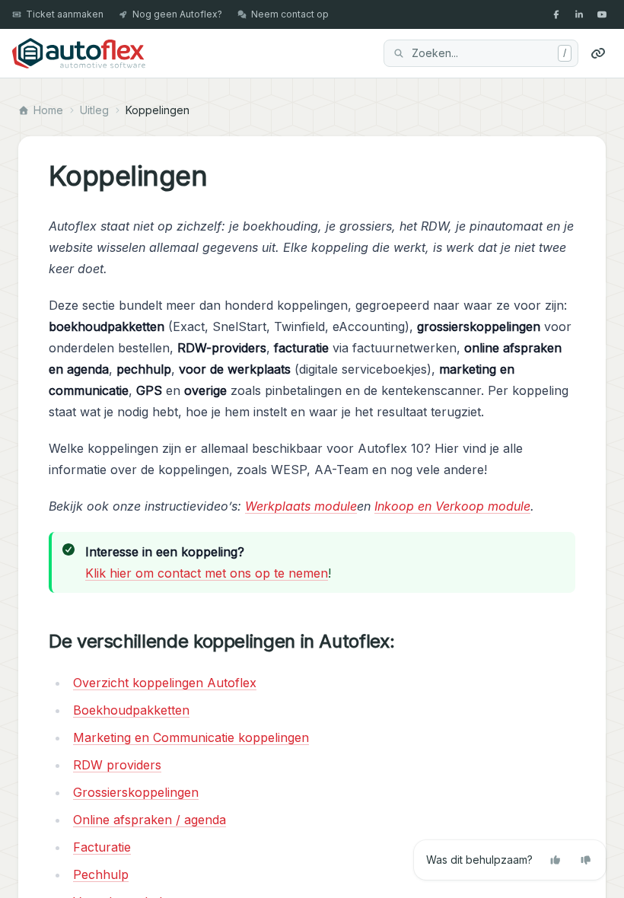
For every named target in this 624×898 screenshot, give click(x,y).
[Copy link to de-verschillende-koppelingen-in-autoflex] (406, 641)
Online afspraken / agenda (149, 819)
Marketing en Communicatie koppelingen (191, 737)
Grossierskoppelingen (136, 792)
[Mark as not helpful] (586, 860)
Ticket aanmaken (64, 14)
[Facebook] (556, 14)
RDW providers (117, 764)
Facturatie (102, 847)
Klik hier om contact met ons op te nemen (206, 573)
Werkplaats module (301, 506)
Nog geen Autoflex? (177, 14)
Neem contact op (290, 14)
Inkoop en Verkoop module (452, 506)
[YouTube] (602, 14)
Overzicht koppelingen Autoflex (164, 682)
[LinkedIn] (579, 14)
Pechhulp (101, 874)
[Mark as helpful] (555, 860)
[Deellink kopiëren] (598, 53)
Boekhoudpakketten (131, 710)
